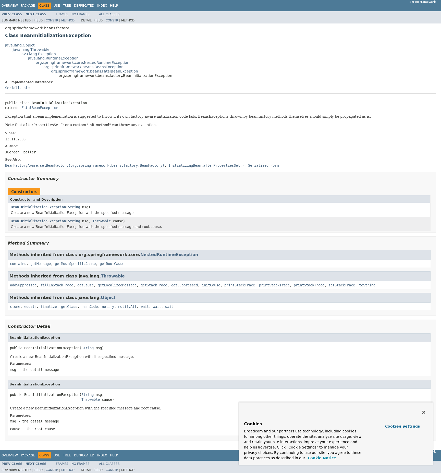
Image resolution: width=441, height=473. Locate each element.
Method (68, 20)
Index (102, 5)
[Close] (423, 412)
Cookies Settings (402, 426)
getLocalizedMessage (117, 285)
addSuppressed (23, 285)
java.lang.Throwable (31, 49)
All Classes (109, 14)
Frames (62, 14)
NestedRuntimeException (169, 254)
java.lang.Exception (38, 54)
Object (108, 297)
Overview (10, 5)
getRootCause (112, 264)
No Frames (80, 14)
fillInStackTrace (57, 285)
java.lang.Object (19, 45)
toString (367, 285)
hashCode (89, 307)
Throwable (101, 221)
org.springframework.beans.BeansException (83, 67)
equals (30, 307)
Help (114, 5)
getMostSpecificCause (75, 264)
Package (28, 5)
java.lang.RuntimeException (53, 58)
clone (15, 307)
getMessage (40, 264)
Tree (67, 5)
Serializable (17, 88)
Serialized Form (263, 165)
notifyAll (127, 307)
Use (57, 5)
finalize (49, 307)
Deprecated (84, 5)
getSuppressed (184, 285)
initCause (211, 285)
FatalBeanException (39, 108)
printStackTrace (239, 285)
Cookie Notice (321, 458)
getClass (69, 307)
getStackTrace (154, 285)
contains (18, 264)
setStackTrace (341, 285)
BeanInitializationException (38, 207)
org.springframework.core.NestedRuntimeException (82, 62)
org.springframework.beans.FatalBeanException (94, 71)
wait (145, 307)
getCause (85, 285)
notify (108, 307)
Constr (52, 20)
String (74, 207)
